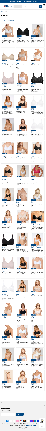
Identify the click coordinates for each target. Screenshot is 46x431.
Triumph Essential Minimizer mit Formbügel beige (21, 205)
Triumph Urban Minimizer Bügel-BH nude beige (7, 387)
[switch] (42, 426)
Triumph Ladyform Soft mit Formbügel (7, 135)
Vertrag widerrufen (30, 425)
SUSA (3, 90)
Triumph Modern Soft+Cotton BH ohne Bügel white (8, 158)
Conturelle (3, 252)
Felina (32, 67)
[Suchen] (40, 6)
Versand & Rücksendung (15, 423)
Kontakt (8, 423)
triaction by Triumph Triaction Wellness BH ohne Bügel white (37, 135)
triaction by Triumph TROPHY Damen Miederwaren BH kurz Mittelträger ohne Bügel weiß (37, 112)
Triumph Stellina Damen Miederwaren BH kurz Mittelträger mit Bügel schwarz (23, 274)
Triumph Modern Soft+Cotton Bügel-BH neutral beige (8, 365)
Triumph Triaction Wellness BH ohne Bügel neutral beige (37, 41)
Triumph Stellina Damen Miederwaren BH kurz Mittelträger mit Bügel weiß (7, 112)
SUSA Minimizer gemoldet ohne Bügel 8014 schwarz (22, 135)
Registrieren (20, 414)
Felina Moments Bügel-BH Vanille (36, 65)
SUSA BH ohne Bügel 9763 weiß (36, 205)
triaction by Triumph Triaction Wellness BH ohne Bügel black (37, 89)
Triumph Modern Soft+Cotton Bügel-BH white (37, 273)
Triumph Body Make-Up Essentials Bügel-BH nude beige (21, 66)
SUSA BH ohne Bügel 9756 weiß (22, 365)
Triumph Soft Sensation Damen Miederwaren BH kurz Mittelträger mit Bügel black (37, 227)
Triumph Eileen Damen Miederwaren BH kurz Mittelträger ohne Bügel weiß (22, 250)
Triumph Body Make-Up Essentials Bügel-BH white (36, 387)
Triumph (32, 42)
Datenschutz (12, 425)
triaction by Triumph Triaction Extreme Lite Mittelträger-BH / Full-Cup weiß (23, 89)
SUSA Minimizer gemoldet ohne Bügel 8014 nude (7, 88)
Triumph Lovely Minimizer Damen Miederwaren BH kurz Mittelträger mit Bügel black (37, 159)
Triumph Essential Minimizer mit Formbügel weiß (21, 158)
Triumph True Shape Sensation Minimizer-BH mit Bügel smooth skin (23, 227)
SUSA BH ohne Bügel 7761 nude (36, 319)
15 (24, 395)
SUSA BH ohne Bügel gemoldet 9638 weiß (6, 227)
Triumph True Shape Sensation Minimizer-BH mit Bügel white (22, 341)
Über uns (3, 423)
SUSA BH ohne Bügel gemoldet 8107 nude (6, 273)
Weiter (28, 395)
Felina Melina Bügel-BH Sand (8, 319)
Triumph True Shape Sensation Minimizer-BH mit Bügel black (22, 296)
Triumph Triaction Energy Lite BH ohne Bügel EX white (37, 365)
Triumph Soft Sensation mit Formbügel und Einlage (7, 65)
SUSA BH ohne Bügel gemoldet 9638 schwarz (21, 112)
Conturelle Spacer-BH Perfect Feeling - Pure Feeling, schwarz (8, 250)
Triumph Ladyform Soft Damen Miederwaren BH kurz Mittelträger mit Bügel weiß (23, 182)
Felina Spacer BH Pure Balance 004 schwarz (6, 341)
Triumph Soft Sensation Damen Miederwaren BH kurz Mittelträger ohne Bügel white (8, 297)
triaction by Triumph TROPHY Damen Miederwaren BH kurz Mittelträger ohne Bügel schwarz (23, 42)
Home (2, 11)
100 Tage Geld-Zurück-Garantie (29, 423)
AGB (36, 423)
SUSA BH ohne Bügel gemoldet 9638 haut (20, 387)
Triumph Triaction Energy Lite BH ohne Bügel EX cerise (37, 181)
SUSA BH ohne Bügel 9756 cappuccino (36, 296)
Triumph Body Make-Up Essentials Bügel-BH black (7, 181)
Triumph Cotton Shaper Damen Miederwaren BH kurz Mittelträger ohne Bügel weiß (8, 41)
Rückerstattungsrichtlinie (20, 425)
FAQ (21, 423)
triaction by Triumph (20, 45)
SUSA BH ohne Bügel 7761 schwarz (22, 319)
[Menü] (44, 419)
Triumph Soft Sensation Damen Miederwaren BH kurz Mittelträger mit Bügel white (37, 250)
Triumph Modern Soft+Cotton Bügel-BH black (8, 205)
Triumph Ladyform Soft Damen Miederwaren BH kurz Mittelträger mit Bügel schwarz (37, 342)
